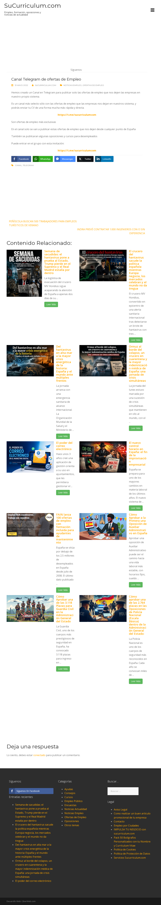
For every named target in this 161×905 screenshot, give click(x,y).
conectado (39, 755)
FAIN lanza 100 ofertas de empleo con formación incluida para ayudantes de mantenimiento (65, 528)
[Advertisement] (77, 42)
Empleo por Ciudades (126, 825)
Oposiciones (71, 821)
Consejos (69, 793)
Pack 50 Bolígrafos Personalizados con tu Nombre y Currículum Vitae (132, 841)
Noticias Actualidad (75, 809)
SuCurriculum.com (32, 5)
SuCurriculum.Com (45, 85)
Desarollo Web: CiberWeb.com (21, 901)
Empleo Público (73, 801)
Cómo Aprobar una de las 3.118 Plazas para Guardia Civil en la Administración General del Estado (65, 609)
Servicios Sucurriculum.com (130, 857)
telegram (28, 165)
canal (18, 165)
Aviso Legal (120, 809)
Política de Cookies (125, 849)
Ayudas (68, 789)
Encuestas (70, 805)
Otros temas (71, 825)
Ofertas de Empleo (93, 85)
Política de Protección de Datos (132, 853)
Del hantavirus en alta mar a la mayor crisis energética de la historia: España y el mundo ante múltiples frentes (64, 364)
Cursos (68, 797)
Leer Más (51, 304)
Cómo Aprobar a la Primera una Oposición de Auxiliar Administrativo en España (138, 524)
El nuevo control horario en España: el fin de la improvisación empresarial (138, 453)
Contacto (119, 821)
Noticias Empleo (73, 85)
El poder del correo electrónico (64, 446)
